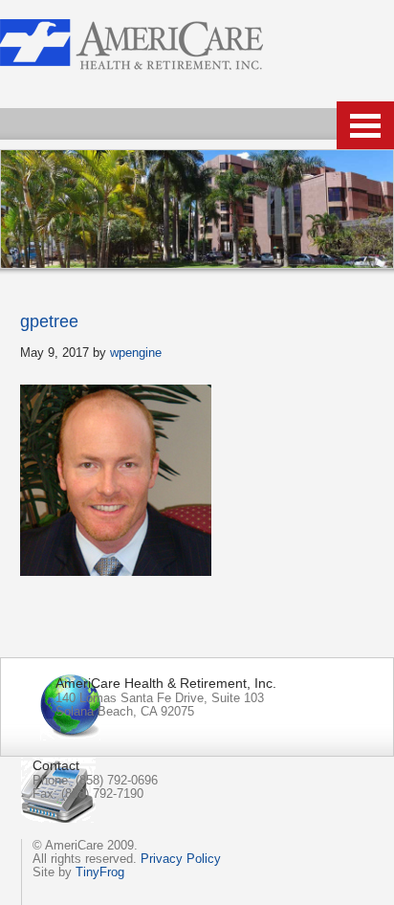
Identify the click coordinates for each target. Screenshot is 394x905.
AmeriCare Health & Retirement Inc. (131, 44)
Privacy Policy (181, 858)
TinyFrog (100, 872)
